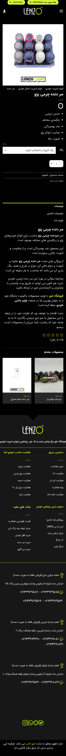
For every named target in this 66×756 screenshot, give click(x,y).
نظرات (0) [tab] (58, 221)
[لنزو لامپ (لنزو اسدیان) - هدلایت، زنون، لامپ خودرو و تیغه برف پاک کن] (33, 11)
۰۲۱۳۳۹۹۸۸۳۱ (50, 682)
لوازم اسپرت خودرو (54, 89)
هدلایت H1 (58, 473)
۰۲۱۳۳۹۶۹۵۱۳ (53, 601)
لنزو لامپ (30, 744)
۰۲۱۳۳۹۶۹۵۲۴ (30, 682)
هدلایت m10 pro (55, 494)
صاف (5, 144)
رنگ (61, 150)
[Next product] (60, 106)
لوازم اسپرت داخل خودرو (30, 89)
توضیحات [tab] (58, 206)
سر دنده (11, 89)
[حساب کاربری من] (4, 11)
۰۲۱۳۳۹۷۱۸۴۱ (54, 644)
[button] (61, 11)
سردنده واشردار (54, 399)
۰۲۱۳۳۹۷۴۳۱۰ (30, 639)
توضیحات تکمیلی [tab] (55, 213)
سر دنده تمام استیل (20, 399)
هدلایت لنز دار (56, 480)
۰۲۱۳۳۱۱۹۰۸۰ (51, 639)
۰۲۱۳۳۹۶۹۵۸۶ (29, 592)
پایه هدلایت (57, 487)
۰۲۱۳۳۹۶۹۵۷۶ (32, 601)
